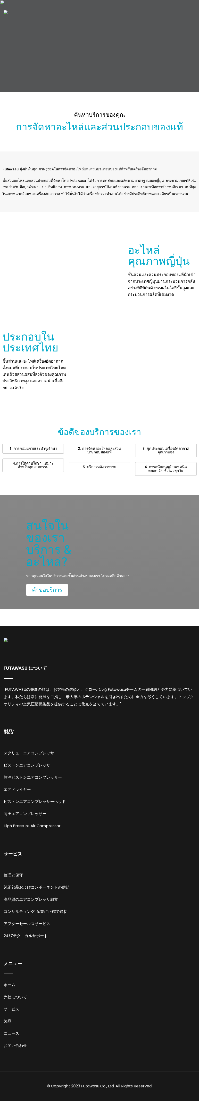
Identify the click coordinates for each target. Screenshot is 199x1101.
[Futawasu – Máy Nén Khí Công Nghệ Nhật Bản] (6, 12)
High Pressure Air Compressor (32, 826)
